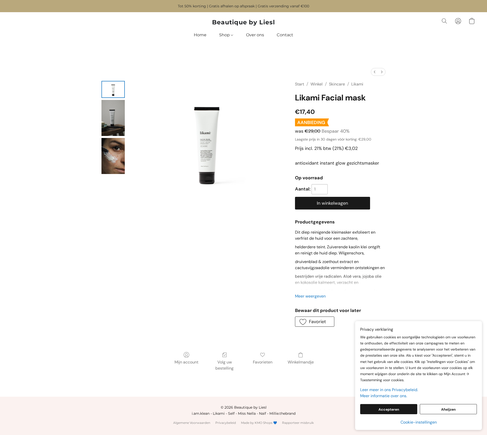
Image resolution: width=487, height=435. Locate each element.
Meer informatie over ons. (383, 395)
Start (299, 84)
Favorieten (262, 362)
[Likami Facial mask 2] (113, 156)
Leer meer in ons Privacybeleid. (389, 389)
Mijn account (186, 362)
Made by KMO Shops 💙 (259, 423)
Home (200, 34)
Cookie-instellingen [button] (419, 422)
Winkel (316, 84)
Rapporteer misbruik (298, 423)
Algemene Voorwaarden (191, 423)
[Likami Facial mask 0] (113, 89)
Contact (285, 34)
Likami (357, 84)
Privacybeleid (225, 423)
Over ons (255, 34)
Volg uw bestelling (224, 365)
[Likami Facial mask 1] (113, 118)
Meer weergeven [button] (310, 296)
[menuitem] (374, 72)
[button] (243, 22)
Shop (225, 34)
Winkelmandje (301, 362)
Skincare (337, 84)
